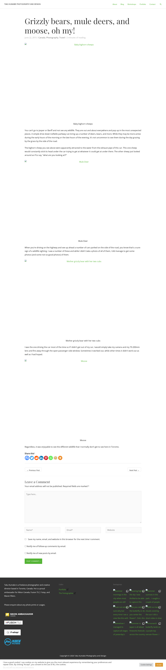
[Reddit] (36, 458)
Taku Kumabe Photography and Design (22, 4)
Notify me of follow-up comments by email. (46, 546)
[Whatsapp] (51, 458)
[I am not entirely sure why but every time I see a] (121, 613)
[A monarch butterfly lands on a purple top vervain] (154, 629)
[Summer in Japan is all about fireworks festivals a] (138, 629)
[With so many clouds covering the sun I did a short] (154, 613)
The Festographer (66, 593)
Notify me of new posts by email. (41, 553)
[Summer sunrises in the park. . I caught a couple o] (154, 597)
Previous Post (33, 470)
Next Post (134, 470)
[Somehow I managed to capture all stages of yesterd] (121, 629)
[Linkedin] (41, 458)
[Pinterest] (46, 458)
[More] (60, 458)
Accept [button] (159, 665)
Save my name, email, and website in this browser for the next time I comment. (64, 539)
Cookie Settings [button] (146, 665)
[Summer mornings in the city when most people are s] (121, 597)
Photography (52, 37)
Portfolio (62, 589)
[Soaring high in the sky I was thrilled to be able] (138, 597)
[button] (161, 4)
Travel (62, 37)
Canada (41, 37)
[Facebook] (27, 458)
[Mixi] (55, 458)
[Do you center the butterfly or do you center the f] (138, 613)
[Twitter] (32, 458)
